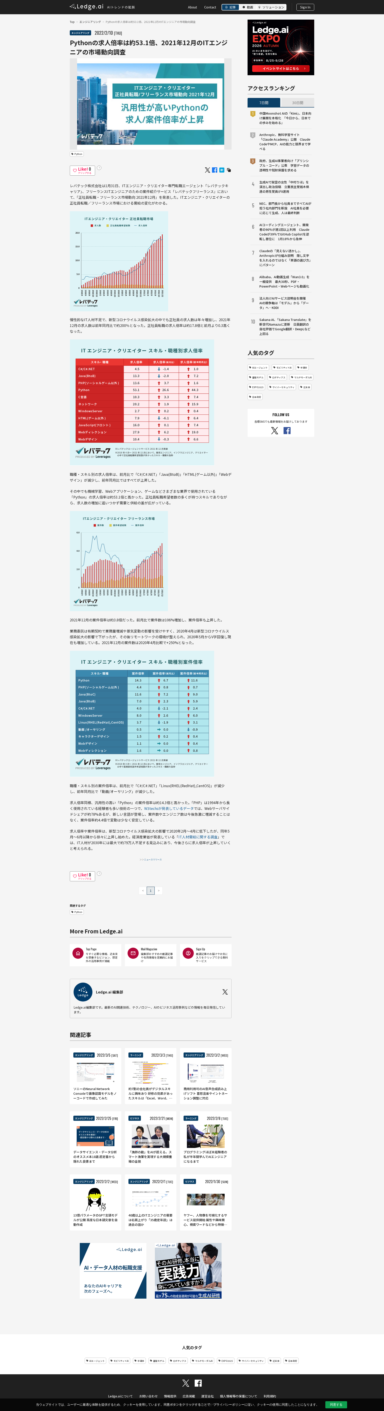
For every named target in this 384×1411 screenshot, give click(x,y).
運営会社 (207, 1396)
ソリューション (273, 7)
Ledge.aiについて (120, 1396)
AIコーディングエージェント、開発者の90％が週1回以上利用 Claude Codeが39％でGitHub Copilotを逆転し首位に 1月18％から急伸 (284, 232)
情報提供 (170, 1396)
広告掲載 (189, 1396)
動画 (250, 7)
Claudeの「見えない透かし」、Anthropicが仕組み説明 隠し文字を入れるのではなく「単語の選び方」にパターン (285, 258)
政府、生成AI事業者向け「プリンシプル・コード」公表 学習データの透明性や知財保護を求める (284, 165)
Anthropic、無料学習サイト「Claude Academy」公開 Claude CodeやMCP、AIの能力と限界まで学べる (285, 141)
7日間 (263, 102)
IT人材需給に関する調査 (198, 836)
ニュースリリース (153, 859)
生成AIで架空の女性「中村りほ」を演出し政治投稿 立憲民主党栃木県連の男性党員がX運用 (284, 187)
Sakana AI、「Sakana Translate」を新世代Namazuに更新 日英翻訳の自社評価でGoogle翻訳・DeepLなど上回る (285, 326)
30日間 (297, 102)
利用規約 (270, 1396)
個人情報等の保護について (238, 1396)
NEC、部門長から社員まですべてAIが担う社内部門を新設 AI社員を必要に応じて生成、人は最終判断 (285, 208)
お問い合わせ (148, 1396)
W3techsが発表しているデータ (169, 808)
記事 (233, 7)
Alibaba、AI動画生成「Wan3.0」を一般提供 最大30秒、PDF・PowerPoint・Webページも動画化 (284, 281)
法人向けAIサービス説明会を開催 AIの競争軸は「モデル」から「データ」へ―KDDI (284, 303)
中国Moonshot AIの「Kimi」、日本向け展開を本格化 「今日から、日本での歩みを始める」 (285, 118)
